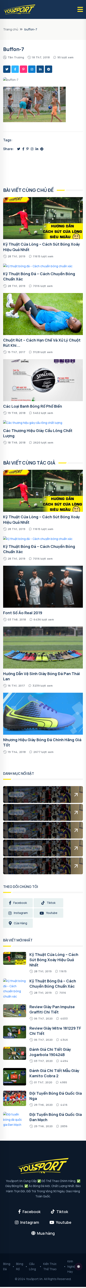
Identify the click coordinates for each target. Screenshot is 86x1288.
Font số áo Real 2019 (22, 612)
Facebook (20, 903)
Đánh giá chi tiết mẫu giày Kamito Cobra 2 (54, 1073)
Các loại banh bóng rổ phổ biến (32, 406)
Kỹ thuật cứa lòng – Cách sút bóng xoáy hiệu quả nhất (53, 959)
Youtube (51, 913)
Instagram (21, 913)
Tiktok (51, 903)
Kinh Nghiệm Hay (72, 1266)
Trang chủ (10, 29)
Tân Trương (16, 57)
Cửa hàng (20, 923)
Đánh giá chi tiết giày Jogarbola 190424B (50, 1052)
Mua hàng (46, 1233)
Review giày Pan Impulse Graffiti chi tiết (52, 1009)
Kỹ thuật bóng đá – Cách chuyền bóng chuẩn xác (52, 983)
